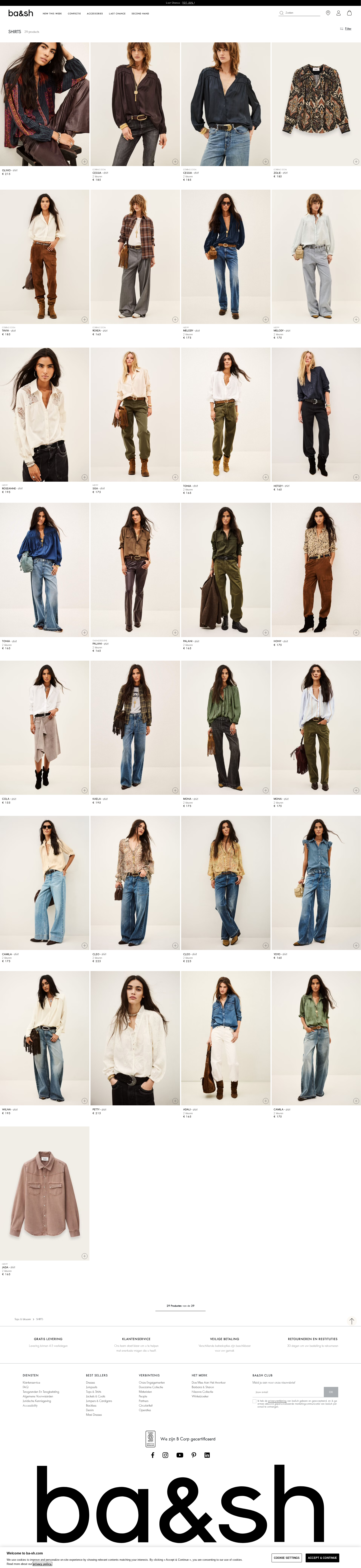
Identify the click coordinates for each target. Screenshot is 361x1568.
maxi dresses (94, 1414)
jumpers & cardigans (99, 1400)
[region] (180, 1557)
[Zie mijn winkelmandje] (349, 13)
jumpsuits (91, 1387)
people (143, 1396)
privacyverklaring (277, 1401)
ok (331, 1392)
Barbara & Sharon (203, 1387)
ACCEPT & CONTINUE (322, 1557)
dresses (90, 1382)
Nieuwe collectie (202, 1391)
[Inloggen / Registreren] (338, 13)
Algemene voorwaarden (38, 1396)
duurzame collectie (151, 1387)
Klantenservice (31, 1382)
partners (143, 1400)
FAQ (25, 1387)
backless (91, 1405)
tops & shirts (93, 1391)
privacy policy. (42, 1563)
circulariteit (146, 1405)
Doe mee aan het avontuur (209, 1382)
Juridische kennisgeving (37, 1400)
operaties (145, 1410)
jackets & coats (95, 1396)
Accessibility (30, 1405)
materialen (145, 1391)
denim (90, 1410)
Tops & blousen (23, 1319)
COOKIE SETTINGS (287, 1557)
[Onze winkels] (328, 13)
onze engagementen (152, 1382)
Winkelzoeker (200, 1396)
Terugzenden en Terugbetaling (41, 1391)
